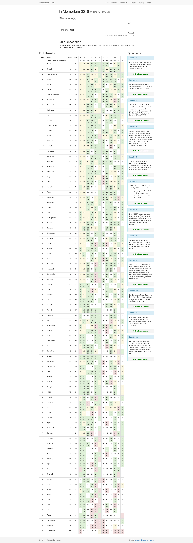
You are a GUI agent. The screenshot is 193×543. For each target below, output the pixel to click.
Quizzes (114, 3)
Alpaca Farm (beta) (47, 2)
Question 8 (133, 236)
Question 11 (133, 313)
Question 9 (133, 260)
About (106, 3)
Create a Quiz (124, 3)
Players (133, 3)
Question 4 (133, 126)
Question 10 (133, 290)
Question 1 (133, 58)
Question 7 (133, 209)
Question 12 (133, 337)
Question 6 (133, 181)
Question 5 (133, 157)
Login (149, 3)
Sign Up (141, 3)
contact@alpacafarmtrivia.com (144, 540)
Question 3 (133, 100)
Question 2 (133, 80)
